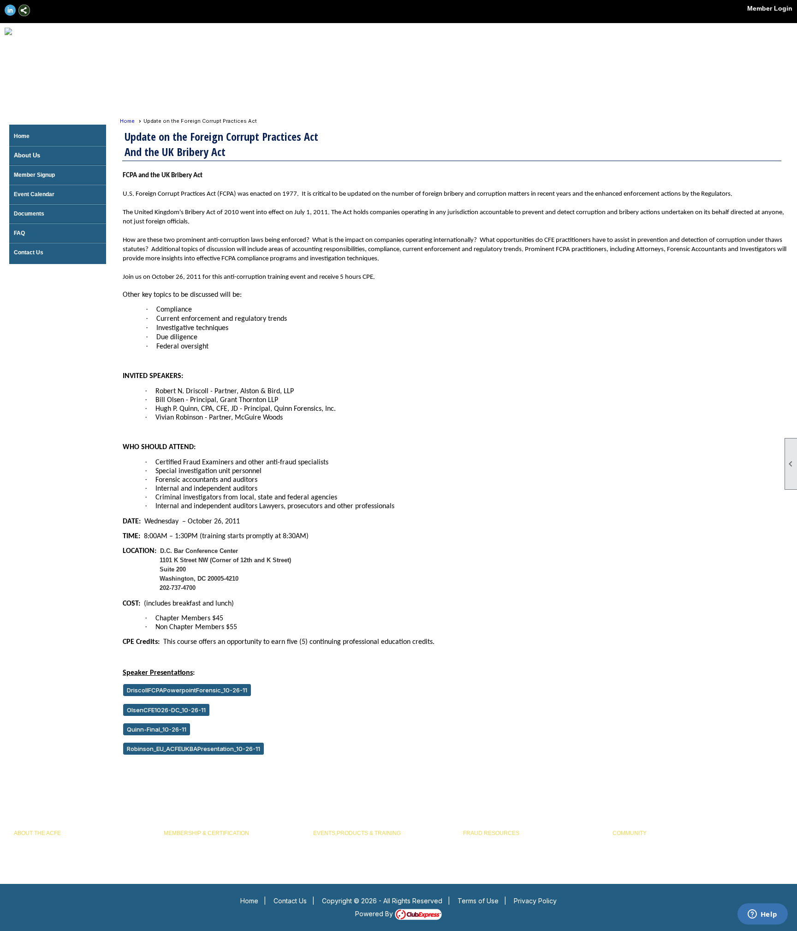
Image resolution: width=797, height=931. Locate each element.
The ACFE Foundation (41, 853)
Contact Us (28, 252)
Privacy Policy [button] (535, 901)
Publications (478, 853)
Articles (472, 842)
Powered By (375, 914)
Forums (622, 842)
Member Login (769, 8)
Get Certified (179, 853)
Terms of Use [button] (478, 901)
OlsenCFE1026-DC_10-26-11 (166, 710)
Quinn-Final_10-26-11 (156, 729)
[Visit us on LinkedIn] (10, 10)
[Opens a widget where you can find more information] (762, 914)
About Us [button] (27, 155)
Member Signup (34, 175)
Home (22, 136)
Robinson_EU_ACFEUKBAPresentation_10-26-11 (193, 748)
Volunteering (628, 853)
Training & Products (338, 853)
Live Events (327, 842)
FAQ (19, 233)
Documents (29, 213)
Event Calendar (34, 194)
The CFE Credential (39, 842)
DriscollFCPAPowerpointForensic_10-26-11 (187, 690)
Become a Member (187, 842)
